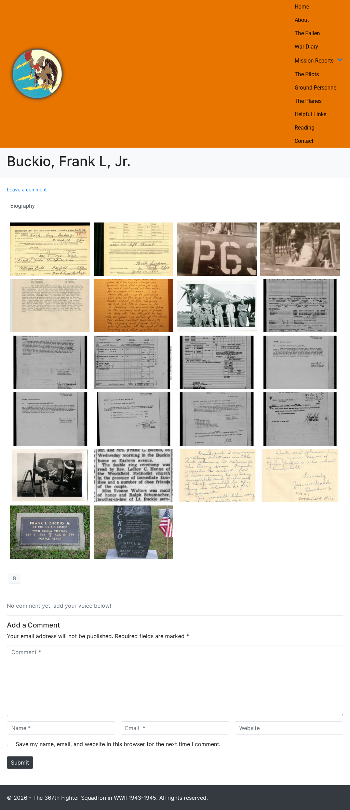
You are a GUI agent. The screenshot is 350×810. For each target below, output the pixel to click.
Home (302, 6)
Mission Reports (314, 60)
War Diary (306, 46)
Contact (304, 141)
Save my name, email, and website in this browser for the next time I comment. (118, 744)
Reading (304, 127)
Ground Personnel (316, 87)
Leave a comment (27, 189)
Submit (20, 762)
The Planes (308, 101)
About (302, 20)
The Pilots (307, 74)
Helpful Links (310, 114)
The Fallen (307, 33)
